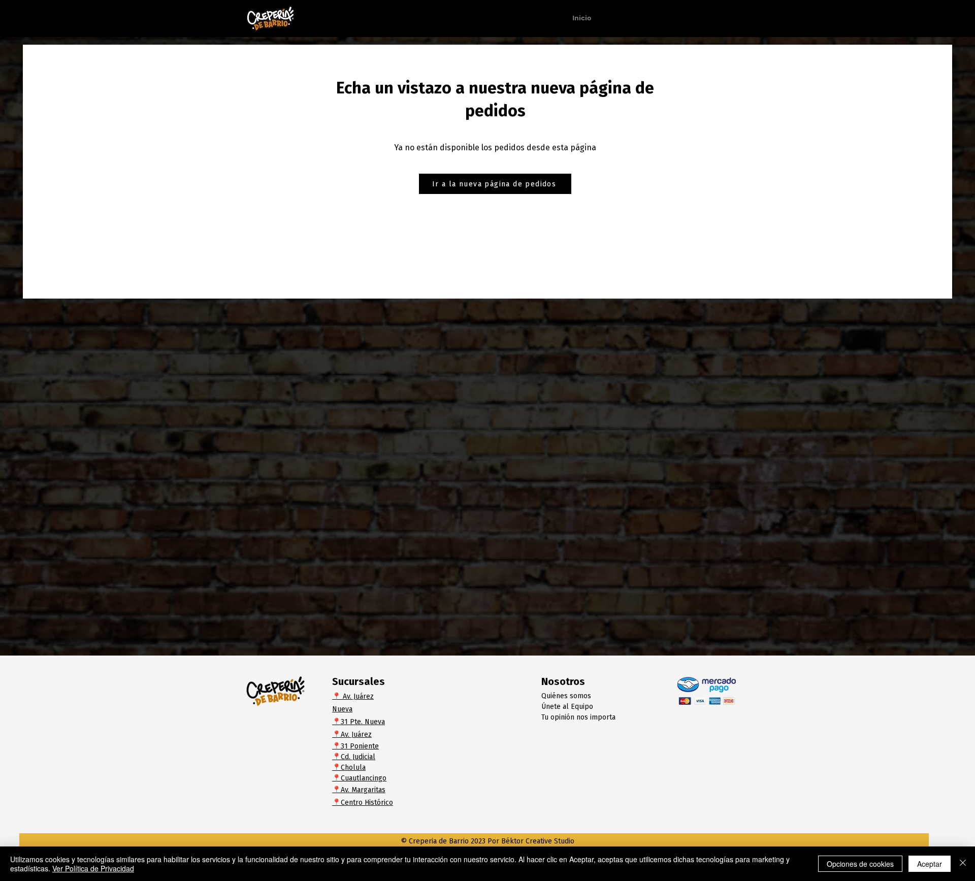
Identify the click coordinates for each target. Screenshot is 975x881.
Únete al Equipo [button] (567, 706)
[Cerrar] (963, 864)
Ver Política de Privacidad (93, 868)
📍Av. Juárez (352, 734)
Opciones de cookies (860, 864)
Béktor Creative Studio (537, 841)
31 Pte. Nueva (363, 721)
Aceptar (929, 864)
